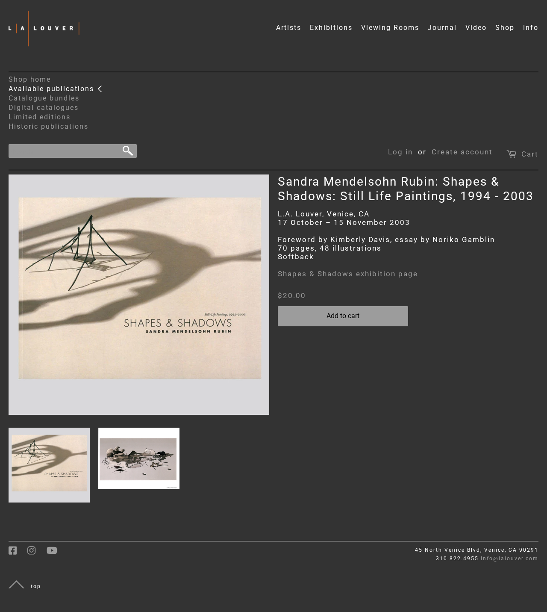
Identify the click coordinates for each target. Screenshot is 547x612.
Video (476, 28)
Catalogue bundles (44, 98)
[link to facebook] (18, 553)
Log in (400, 152)
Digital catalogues (44, 107)
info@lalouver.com (509, 559)
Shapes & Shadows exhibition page (348, 273)
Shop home (30, 79)
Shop (505, 28)
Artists (288, 28)
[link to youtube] (56, 553)
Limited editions (40, 117)
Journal (442, 28)
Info (530, 28)
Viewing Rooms (390, 28)
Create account (462, 152)
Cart (529, 154)
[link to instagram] (36, 553)
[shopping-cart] (512, 152)
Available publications (53, 89)
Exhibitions (331, 28)
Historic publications (48, 126)
